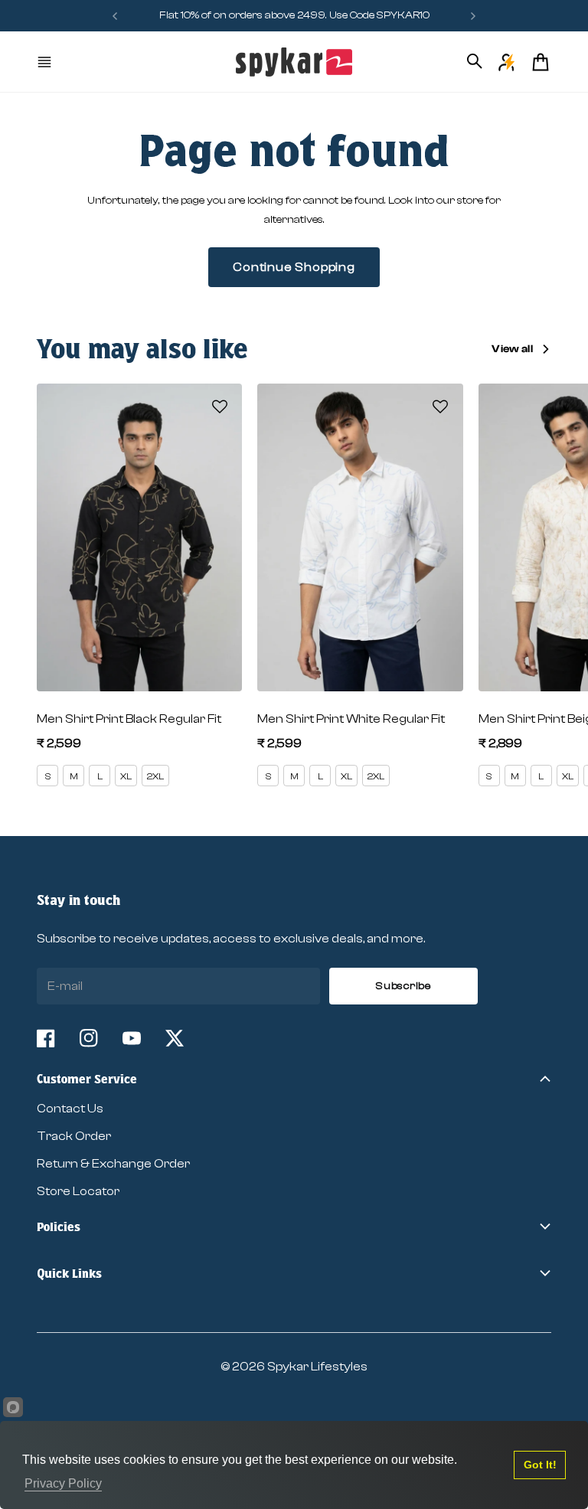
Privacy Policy (63, 1483)
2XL (155, 776)
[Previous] (115, 15)
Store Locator (78, 1191)
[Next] (473, 15)
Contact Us (70, 1108)
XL (126, 776)
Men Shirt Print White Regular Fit (351, 719)
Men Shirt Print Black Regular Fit (129, 719)
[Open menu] (46, 62)
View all (512, 349)
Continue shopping (294, 267)
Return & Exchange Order (113, 1164)
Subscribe (403, 986)
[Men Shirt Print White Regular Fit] (359, 537)
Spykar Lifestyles (317, 1366)
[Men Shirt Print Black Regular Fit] (139, 537)
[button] (219, 406)
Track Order (74, 1136)
